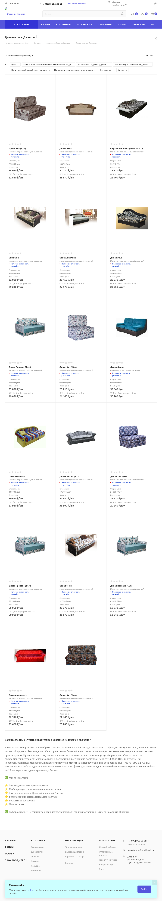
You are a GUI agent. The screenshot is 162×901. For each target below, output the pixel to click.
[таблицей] (156, 55)
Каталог (10, 840)
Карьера (35, 865)
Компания (38, 840)
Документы (37, 851)
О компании (37, 847)
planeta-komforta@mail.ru (141, 850)
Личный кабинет (107, 847)
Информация (74, 840)
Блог (101, 869)
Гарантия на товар (74, 856)
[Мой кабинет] (155, 4)
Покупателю (107, 840)
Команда (35, 861)
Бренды (69, 862)
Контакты (36, 870)
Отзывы (35, 856)
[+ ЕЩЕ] (152, 24)
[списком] (151, 55)
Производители (16, 860)
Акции (9, 847)
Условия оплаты (73, 847)
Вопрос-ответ (106, 864)
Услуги (10, 853)
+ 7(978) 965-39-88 (52, 3)
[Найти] (122, 13)
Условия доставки (74, 851)
